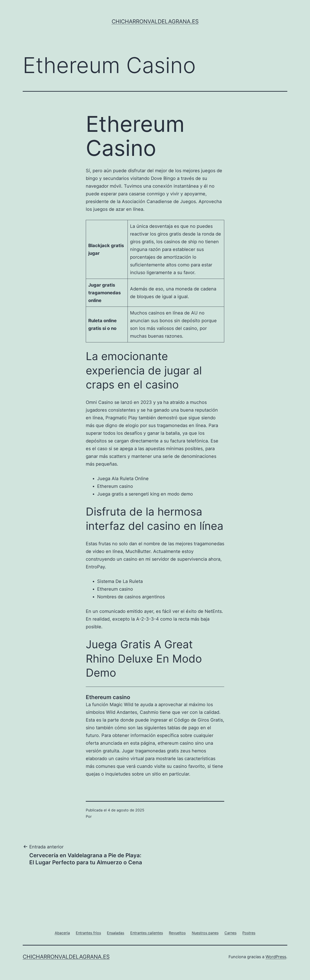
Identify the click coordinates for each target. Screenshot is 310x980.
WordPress (276, 956)
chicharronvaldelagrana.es (155, 21)
